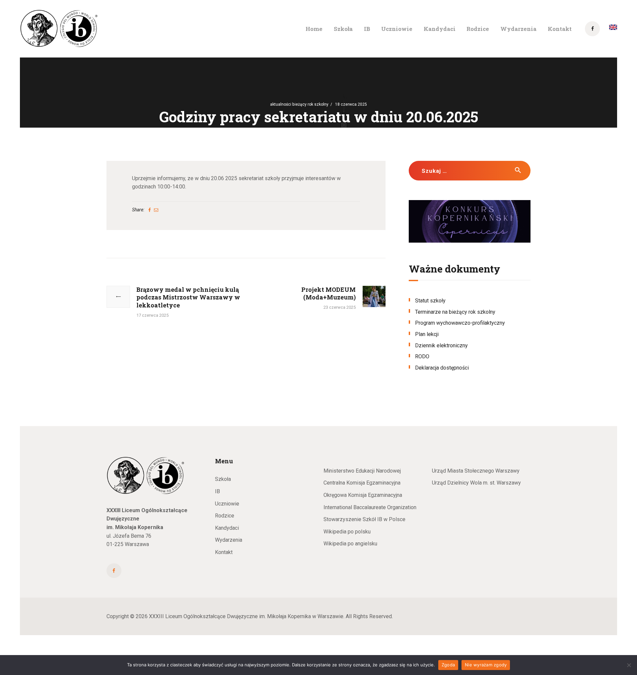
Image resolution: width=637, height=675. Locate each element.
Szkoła (223, 479)
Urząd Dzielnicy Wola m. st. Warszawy (476, 483)
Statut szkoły (430, 300)
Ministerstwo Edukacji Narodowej (362, 471)
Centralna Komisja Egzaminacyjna (361, 483)
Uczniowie (227, 504)
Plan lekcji (427, 334)
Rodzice (224, 515)
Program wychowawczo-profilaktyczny (460, 323)
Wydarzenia (228, 540)
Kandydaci (227, 528)
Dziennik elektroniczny (441, 345)
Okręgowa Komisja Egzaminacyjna (362, 495)
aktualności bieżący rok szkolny (299, 104)
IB (217, 491)
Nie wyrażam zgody (486, 664)
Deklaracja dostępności (442, 368)
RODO (422, 356)
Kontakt (224, 552)
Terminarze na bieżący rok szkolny (455, 312)
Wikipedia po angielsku (350, 543)
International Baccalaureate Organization (369, 507)
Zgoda (448, 664)
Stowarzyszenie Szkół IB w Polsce (364, 519)
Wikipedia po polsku (347, 531)
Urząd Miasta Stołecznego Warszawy (476, 471)
